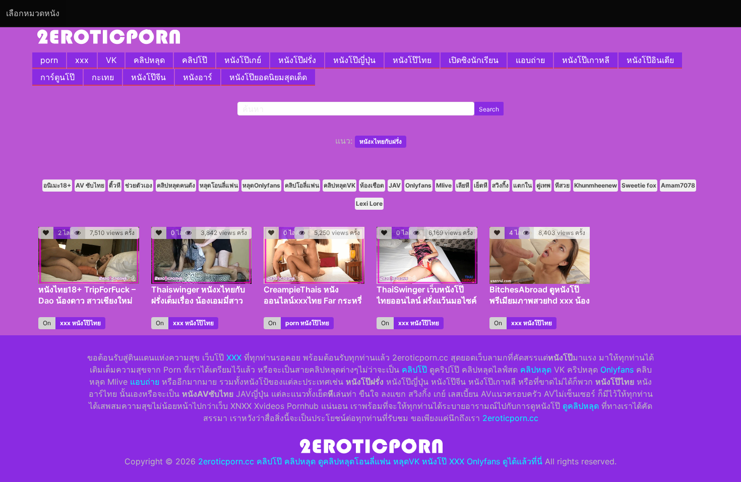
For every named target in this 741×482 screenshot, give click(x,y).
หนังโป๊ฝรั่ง (297, 60)
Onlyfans (418, 185)
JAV (395, 185)
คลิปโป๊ (194, 60)
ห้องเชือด (372, 185)
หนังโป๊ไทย (412, 60)
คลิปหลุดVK (339, 185)
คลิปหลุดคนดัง (176, 185)
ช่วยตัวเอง (138, 185)
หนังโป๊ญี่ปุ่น (354, 60)
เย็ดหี (480, 185)
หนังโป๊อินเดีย (650, 60)
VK (111, 60)
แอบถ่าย (530, 60)
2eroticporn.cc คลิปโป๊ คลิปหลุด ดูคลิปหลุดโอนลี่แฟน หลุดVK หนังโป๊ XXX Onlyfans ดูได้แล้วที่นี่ (370, 461)
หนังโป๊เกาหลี (585, 60)
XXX (233, 357)
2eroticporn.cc (510, 418)
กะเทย (103, 77)
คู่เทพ (543, 185)
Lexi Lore (369, 203)
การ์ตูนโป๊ (57, 77)
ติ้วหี (114, 185)
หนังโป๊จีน (148, 77)
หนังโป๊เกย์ (242, 60)
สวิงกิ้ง (500, 185)
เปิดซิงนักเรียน (474, 60)
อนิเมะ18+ (57, 185)
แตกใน (522, 185)
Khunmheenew (595, 185)
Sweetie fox (639, 185)
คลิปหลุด (149, 60)
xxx (82, 60)
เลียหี (462, 185)
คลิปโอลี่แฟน (302, 185)
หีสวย (562, 185)
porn (49, 60)
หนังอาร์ (197, 77)
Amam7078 (678, 185)
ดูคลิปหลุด (581, 406)
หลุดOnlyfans (261, 185)
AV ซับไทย (90, 185)
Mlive (444, 185)
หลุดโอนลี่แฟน (219, 185)
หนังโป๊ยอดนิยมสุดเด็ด (268, 77)
